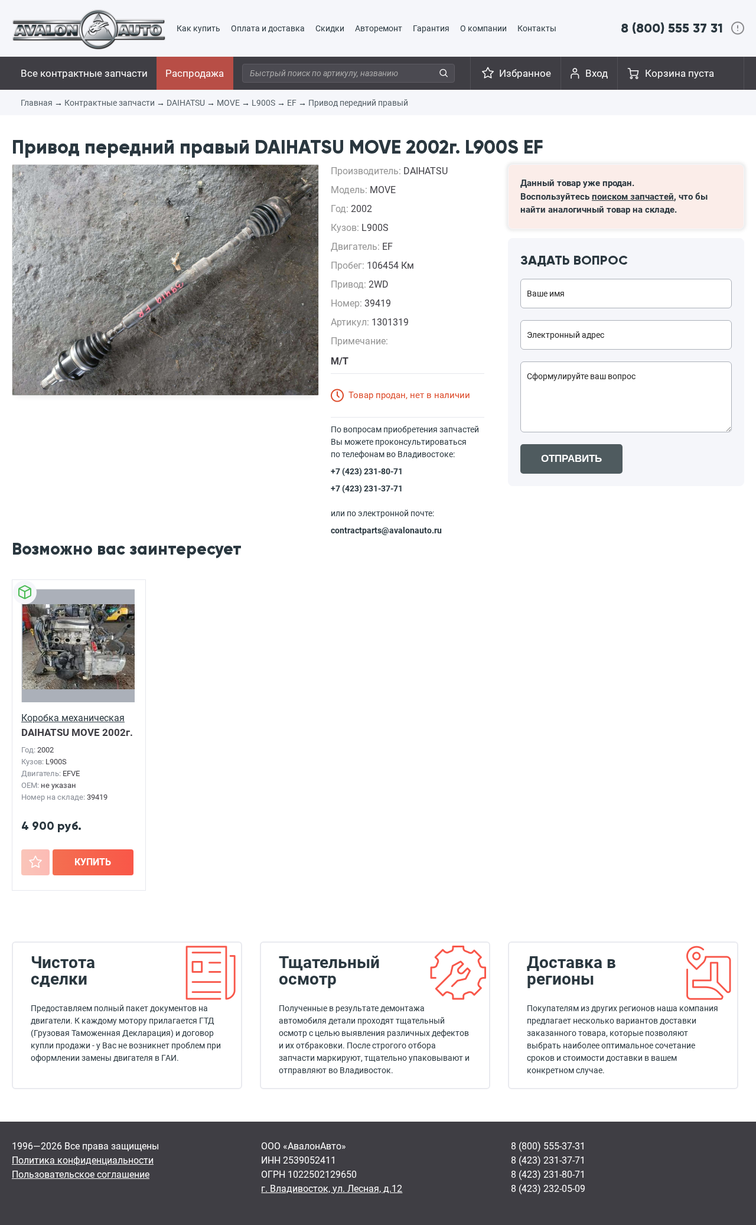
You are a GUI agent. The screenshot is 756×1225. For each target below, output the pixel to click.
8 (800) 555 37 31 (672, 28)
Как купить (198, 28)
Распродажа (194, 73)
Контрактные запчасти (109, 102)
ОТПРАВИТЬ (571, 458)
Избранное (525, 73)
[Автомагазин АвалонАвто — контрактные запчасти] (89, 29)
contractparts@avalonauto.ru (386, 530)
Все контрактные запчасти (84, 73)
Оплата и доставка (268, 28)
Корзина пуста (679, 73)
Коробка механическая (73, 718)
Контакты (536, 28)
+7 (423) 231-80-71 (367, 471)
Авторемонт (378, 28)
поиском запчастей (633, 196)
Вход (596, 73)
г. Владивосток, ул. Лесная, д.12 (331, 1188)
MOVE (228, 102)
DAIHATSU (186, 102)
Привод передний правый (358, 102)
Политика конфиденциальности (83, 1160)
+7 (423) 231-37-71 (367, 488)
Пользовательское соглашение (80, 1174)
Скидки (329, 28)
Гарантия (431, 28)
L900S (263, 102)
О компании (483, 28)
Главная (37, 102)
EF (291, 102)
